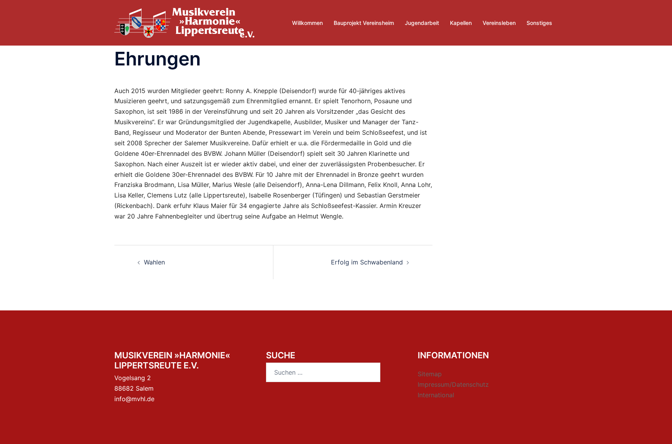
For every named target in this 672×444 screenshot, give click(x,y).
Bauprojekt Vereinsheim (364, 22)
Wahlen (154, 262)
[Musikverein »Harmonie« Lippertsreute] (184, 22)
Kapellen (461, 22)
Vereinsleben (499, 22)
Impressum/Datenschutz (453, 384)
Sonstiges (539, 22)
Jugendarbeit (422, 22)
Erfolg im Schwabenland (367, 262)
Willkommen (307, 22)
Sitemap (430, 374)
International (436, 395)
